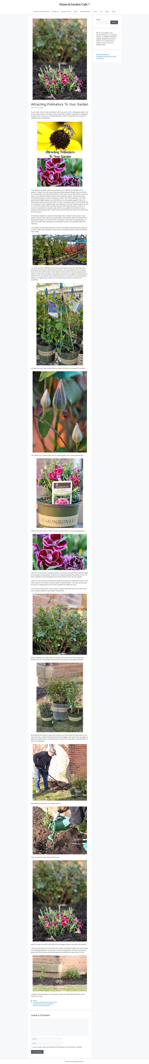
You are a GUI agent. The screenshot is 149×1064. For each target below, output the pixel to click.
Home (107, 11)
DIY (101, 11)
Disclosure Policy (66, 11)
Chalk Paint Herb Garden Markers (41, 1005)
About (75, 11)
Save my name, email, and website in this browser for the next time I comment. (57, 1047)
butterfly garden (43, 1002)
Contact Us (55, 11)
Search (98, 19)
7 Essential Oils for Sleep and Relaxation (43, 1003)
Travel (113, 11)
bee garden (36, 1002)
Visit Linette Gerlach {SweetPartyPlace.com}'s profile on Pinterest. (106, 56)
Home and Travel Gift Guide (41, 11)
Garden (95, 11)
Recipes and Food (85, 11)
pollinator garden (52, 1002)
